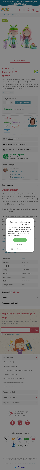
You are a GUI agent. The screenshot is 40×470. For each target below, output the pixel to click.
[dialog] (20, 235)
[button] (20, 249)
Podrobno (19, 235)
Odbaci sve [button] (20, 244)
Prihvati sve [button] (20, 240)
